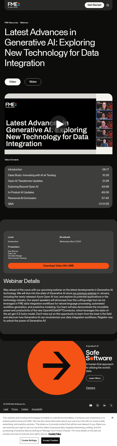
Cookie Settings (29, 440)
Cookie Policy (55, 434)
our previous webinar (85, 293)
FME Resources (11, 23)
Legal (5, 409)
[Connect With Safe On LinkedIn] (104, 408)
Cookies (24, 409)
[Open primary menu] (107, 5)
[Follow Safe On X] (111, 408)
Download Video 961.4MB (58, 265)
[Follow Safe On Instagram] (97, 408)
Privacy (15, 409)
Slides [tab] (33, 81)
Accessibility (37, 409)
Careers (90, 388)
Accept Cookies (50, 440)
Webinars (24, 23)
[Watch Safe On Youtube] (90, 408)
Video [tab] (12, 81)
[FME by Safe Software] (16, 5)
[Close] (112, 418)
